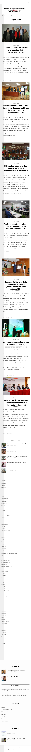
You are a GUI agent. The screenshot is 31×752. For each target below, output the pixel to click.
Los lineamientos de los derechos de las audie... (16, 732)
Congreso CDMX (4, 564)
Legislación (4, 558)
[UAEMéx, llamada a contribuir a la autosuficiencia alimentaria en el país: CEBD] (15, 160)
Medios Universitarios (6, 609)
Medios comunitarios (5, 605)
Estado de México (5, 498)
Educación (4, 522)
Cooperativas (4, 503)
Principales (4, 586)
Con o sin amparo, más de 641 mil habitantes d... (17, 450)
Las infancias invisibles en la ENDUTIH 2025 (16, 738)
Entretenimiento (5, 532)
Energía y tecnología (6, 530)
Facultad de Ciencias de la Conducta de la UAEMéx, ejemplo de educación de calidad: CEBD (16, 285)
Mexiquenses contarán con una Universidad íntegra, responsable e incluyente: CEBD (16, 345)
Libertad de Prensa (5, 603)
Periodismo (4, 611)
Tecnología (4, 632)
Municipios (4, 575)
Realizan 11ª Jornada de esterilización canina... (16, 462)
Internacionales (4, 596)
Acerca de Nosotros (8, 749)
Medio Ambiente (5, 571)
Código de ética (16, 749)
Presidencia (4, 613)
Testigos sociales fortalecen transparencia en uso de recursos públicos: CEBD (16, 226)
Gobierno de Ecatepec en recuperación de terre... (17, 468)
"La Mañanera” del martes (12, 676)
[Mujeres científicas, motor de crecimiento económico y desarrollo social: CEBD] (16, 394)
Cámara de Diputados (6, 560)
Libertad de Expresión (6, 601)
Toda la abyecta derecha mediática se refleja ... (16, 670)
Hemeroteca (4, 546)
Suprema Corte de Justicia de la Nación (9, 553)
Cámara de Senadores (6, 562)
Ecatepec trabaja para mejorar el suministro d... (16, 443)
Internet (3, 716)
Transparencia (4, 623)
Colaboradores (4, 501)
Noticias (3, 707)
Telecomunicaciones (5, 621)
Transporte (4, 634)
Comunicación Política (6, 590)
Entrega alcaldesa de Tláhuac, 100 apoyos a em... (17, 456)
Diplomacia (4, 592)
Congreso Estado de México (7, 566)
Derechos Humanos (6, 515)
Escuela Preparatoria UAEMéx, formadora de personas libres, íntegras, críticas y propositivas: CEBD (16, 109)
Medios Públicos (4, 607)
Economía (4, 519)
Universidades (16, 45)
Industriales (4, 548)
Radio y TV (4, 615)
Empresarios (4, 594)
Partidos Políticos (5, 579)
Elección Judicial (5, 524)
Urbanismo (4, 641)
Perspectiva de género (6, 582)
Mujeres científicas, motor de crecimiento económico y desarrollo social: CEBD (16, 402)
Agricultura (4, 483)
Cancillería (4, 487)
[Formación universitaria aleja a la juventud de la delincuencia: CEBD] (15, 41)
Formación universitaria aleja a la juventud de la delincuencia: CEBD (15, 50)
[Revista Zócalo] (15, 10)
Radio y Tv (4, 714)
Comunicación (4, 588)
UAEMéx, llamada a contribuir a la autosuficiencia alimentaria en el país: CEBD (15, 168)
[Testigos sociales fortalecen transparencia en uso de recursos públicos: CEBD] (15, 218)
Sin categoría (4, 541)
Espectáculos (4, 535)
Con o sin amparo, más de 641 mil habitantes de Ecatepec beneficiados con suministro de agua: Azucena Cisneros (14, 694)
